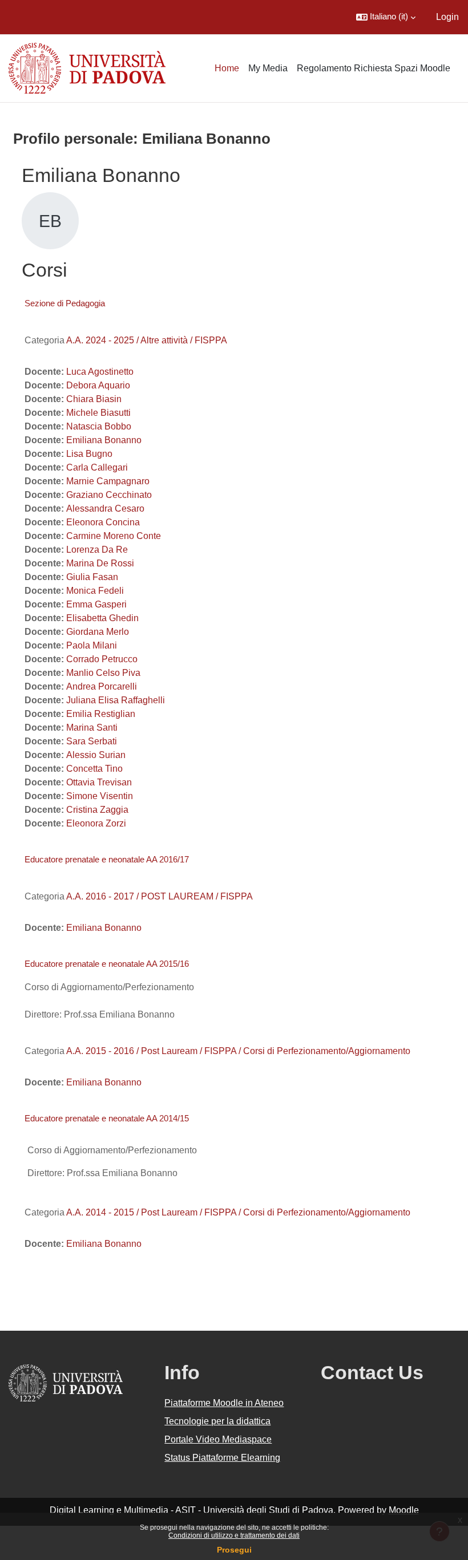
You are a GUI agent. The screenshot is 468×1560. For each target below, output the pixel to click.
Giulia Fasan (92, 577)
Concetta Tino (94, 768)
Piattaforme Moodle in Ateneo (224, 1403)
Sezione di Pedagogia (65, 303)
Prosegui (234, 1549)
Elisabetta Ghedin (102, 618)
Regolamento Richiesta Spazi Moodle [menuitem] (373, 68)
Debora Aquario (98, 385)
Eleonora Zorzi (96, 823)
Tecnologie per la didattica (217, 1421)
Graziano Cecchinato (109, 495)
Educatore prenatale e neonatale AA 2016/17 (107, 859)
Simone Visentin (99, 796)
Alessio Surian (96, 755)
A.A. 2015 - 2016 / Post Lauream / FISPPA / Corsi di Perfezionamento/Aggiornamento (238, 1051)
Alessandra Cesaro (105, 508)
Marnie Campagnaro (108, 481)
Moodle (404, 1510)
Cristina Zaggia (97, 810)
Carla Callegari (97, 467)
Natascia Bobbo (98, 426)
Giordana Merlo (97, 632)
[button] (385, 17)
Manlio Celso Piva (103, 673)
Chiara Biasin (94, 399)
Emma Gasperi (96, 604)
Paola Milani (91, 645)
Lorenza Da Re (97, 549)
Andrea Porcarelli (101, 686)
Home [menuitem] (227, 68)
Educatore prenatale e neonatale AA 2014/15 (107, 1118)
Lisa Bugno (89, 454)
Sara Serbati (91, 741)
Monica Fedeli (95, 590)
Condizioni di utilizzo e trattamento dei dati (234, 1535)
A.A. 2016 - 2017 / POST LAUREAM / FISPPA (159, 896)
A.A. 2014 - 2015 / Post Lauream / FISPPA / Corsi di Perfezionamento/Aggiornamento (238, 1212)
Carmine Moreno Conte (113, 536)
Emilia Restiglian (100, 714)
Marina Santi (92, 727)
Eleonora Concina (103, 522)
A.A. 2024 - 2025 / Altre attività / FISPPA (146, 340)
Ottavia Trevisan (99, 782)
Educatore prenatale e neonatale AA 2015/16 (107, 964)
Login (447, 17)
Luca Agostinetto (100, 371)
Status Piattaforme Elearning (222, 1457)
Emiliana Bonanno (104, 440)
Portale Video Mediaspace (218, 1439)
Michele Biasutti (98, 413)
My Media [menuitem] (268, 68)
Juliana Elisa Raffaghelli (115, 700)
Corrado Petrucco (102, 659)
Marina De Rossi (100, 563)
